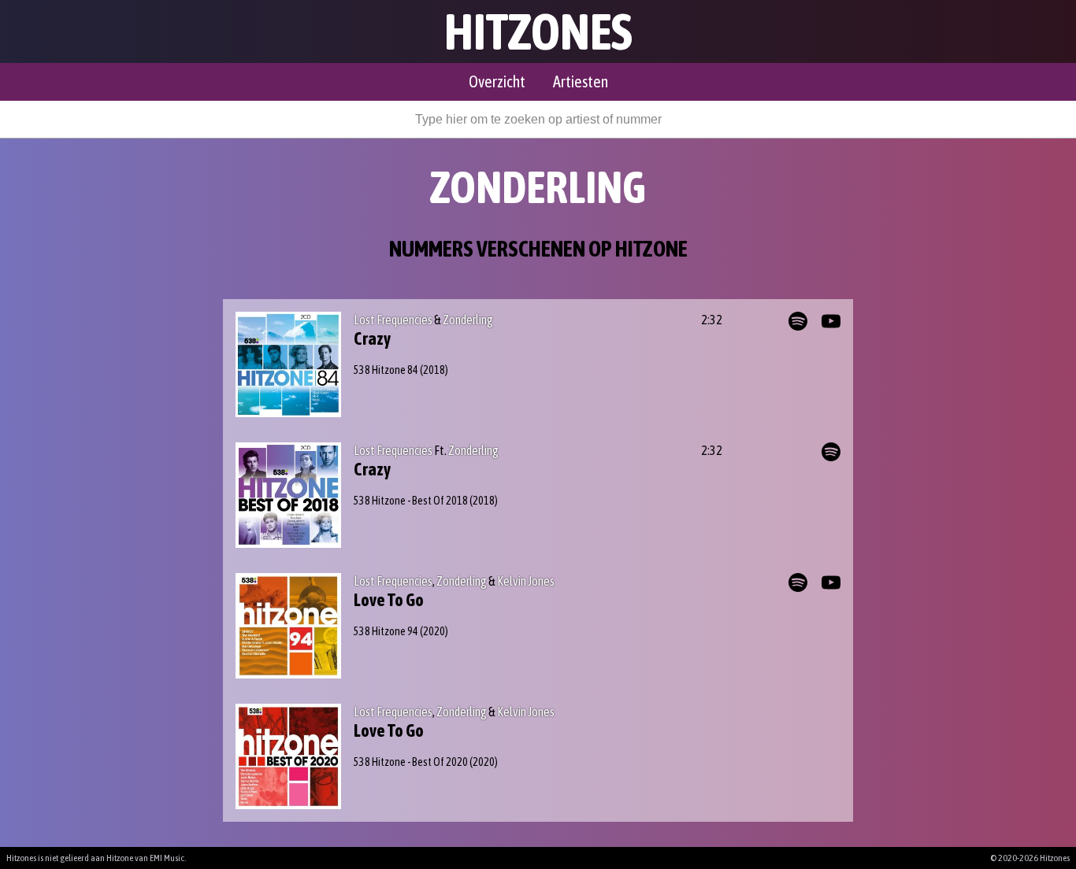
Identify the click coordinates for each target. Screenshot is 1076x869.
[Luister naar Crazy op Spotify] (797, 321)
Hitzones (538, 31)
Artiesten (580, 81)
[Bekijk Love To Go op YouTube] (831, 582)
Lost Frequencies (393, 319)
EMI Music (167, 857)
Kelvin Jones (526, 581)
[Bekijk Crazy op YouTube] (831, 321)
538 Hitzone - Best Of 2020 (411, 762)
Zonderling (468, 319)
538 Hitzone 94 (386, 631)
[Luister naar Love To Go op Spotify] (797, 582)
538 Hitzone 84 (386, 370)
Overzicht (497, 81)
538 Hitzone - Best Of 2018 (411, 500)
